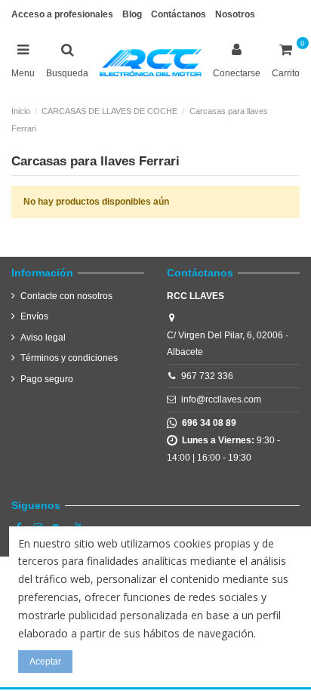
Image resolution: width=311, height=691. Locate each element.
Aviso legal (43, 337)
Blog (132, 14)
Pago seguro (46, 379)
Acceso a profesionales (62, 14)
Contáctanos (178, 14)
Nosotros (235, 14)
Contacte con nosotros (66, 296)
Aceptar (45, 661)
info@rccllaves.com (221, 399)
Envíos (34, 316)
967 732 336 (207, 376)
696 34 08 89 (206, 423)
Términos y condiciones (69, 358)
